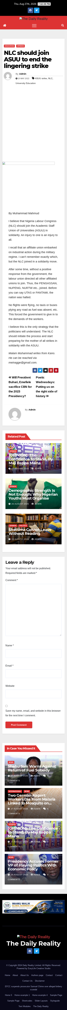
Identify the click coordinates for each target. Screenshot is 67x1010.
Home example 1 (22, 995)
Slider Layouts (41, 1001)
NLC (50, 78)
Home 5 (8, 995)
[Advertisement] (33, 126)
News (11, 762)
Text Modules (25, 1006)
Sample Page (56, 995)
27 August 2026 (20, 469)
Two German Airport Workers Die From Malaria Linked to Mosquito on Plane (31, 801)
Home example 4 (40, 995)
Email (9, 665)
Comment (11, 580)
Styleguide (55, 1001)
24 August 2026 (20, 539)
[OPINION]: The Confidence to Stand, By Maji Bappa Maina (31, 459)
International (15, 791)
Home (7, 975)
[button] (62, 25)
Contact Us (27, 981)
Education (9, 46)
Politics (23, 525)
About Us (24, 975)
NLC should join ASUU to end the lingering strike (28, 59)
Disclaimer (40, 981)
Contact (49, 975)
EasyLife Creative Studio (39, 968)
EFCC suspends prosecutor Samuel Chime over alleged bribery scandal (33, 988)
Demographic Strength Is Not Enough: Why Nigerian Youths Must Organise (33, 494)
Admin (22, 73)
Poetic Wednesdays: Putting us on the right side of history (46, 387)
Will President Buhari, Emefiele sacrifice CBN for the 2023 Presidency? (20, 387)
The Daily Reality (33, 943)
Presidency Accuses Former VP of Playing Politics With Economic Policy (33, 865)
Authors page (37, 975)
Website (9, 686)
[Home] (4, 25)
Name (9, 645)
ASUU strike (41, 78)
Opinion (20, 46)
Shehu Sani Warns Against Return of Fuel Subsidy (32, 768)
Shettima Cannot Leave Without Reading (30, 531)
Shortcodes (27, 1001)
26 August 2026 (20, 504)
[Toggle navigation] (34, 25)
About (15, 975)
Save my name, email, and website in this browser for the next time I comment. (33, 713)
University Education (26, 83)
